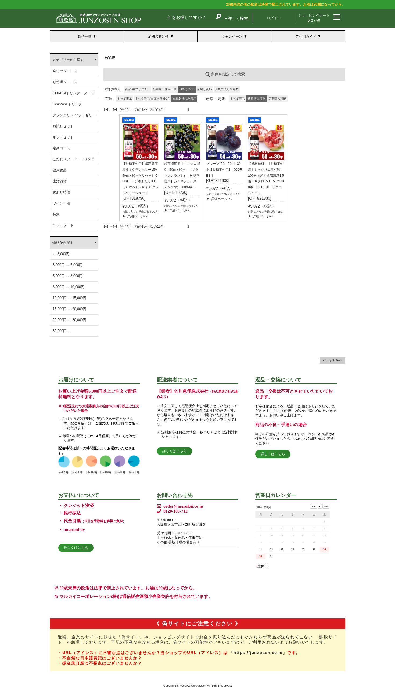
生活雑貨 (60, 181)
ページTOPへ (332, 360)
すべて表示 (124, 98)
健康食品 (60, 170)
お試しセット (63, 126)
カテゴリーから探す (68, 60)
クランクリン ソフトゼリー (74, 115)
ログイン (274, 18)
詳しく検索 (238, 18)
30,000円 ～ (62, 331)
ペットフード (63, 225)
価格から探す (62, 243)
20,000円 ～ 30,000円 (69, 320)
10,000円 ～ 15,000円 (69, 298)
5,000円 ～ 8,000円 (67, 276)
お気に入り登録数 (227, 89)
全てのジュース (65, 71)
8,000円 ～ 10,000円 (68, 287)
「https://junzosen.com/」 (258, 652)
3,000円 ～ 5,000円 (67, 265)
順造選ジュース (65, 82)
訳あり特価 (61, 192)
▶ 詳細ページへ (135, 216)
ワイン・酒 (61, 203)
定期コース (61, 148)
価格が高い (204, 89)
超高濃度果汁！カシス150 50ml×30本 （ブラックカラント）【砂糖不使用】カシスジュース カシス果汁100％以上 (182, 175)
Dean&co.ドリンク (67, 104)
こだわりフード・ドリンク (74, 159)
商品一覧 (84, 36)
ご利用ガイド (305, 36)
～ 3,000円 (61, 254)
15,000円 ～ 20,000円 (69, 309)
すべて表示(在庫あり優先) (152, 98)
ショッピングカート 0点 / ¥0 (314, 18)
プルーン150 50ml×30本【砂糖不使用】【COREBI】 (224, 169)
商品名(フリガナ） (137, 89)
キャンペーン (231, 36)
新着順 (157, 89)
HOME (110, 58)
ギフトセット (63, 137)
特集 (56, 214)
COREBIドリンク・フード (73, 93)
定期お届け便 (158, 36)
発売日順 (171, 89)
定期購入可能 (277, 98)
